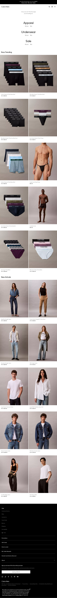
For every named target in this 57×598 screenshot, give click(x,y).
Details (34, 2)
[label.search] (49, 6)
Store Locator (5, 547)
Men (31, 26)
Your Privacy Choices (7, 595)
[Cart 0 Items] (52, 6)
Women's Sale (24, 2)
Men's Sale (30, 2)
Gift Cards (4, 542)
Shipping (4, 526)
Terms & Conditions (12, 585)
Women (27, 26)
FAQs (3, 514)
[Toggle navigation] (55, 6)
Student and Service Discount (9, 556)
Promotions (4, 538)
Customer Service (6, 511)
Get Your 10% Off (16, 572)
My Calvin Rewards (6, 551)
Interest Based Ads (34, 583)
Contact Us (4, 517)
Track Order (4, 520)
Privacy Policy (25, 583)
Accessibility (4, 529)
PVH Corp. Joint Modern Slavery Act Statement (11, 583)
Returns (3, 523)
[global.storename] (5, 6)
